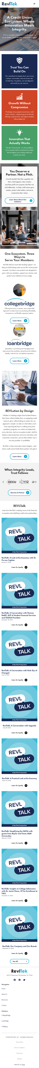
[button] (34, 4)
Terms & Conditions (19, 1047)
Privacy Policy (19, 1042)
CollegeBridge (6, 1015)
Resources (5, 1000)
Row (23, 1064)
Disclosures (19, 1053)
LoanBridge (5, 1021)
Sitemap (19, 1059)
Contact (4, 1005)
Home (3, 989)
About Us (4, 994)
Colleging (5, 1026)
